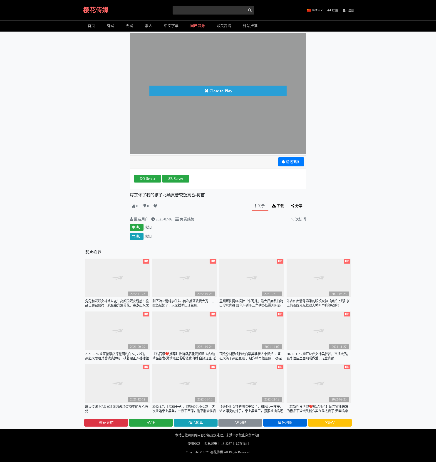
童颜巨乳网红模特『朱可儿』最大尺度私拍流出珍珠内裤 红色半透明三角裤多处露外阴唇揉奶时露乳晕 (251, 303)
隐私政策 (210, 443)
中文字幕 (171, 26)
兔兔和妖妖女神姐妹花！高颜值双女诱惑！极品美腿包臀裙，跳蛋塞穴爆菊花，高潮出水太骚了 (117, 303)
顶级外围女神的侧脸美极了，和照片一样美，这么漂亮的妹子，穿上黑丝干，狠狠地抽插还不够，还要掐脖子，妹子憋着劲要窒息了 (251, 409)
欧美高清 (224, 26)
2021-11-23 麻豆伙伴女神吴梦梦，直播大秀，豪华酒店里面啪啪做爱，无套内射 (318, 356)
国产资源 (197, 26)
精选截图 (292, 162)
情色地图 (285, 423)
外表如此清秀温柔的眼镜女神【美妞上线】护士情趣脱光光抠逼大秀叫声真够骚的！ (318, 303)
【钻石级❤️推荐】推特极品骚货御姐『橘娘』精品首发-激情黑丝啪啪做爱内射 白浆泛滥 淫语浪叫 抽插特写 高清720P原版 (184, 356)
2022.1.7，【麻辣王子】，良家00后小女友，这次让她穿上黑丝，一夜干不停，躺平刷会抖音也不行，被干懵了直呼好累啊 (184, 409)
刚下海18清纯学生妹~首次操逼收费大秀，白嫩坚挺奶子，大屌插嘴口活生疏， (183, 303)
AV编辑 (240, 423)
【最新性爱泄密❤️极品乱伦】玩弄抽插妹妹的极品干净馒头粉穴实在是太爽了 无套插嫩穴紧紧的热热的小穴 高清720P (317, 409)
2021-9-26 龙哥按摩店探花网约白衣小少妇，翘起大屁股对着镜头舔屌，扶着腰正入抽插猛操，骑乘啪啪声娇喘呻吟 (117, 356)
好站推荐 (250, 26)
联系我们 (242, 443)
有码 (110, 26)
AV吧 (151, 423)
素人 (148, 26)
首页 (91, 26)
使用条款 (194, 443)
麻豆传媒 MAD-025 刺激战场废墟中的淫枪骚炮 (116, 409)
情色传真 (195, 423)
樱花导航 (106, 423)
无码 (129, 26)
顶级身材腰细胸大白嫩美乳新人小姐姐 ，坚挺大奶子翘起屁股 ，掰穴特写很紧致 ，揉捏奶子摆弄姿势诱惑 (250, 356)
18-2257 (226, 443)
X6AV (330, 423)
